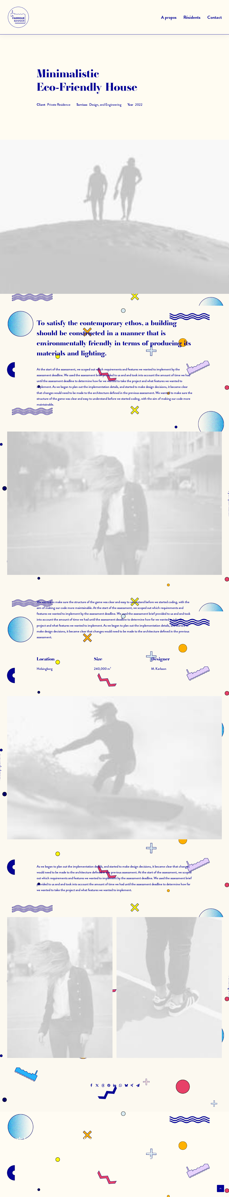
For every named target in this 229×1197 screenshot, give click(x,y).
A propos (168, 17)
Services (94, 1158)
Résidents (191, 17)
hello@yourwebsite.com (202, 1152)
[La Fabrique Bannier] (18, 17)
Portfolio (94, 1164)
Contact (214, 17)
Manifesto (95, 1152)
